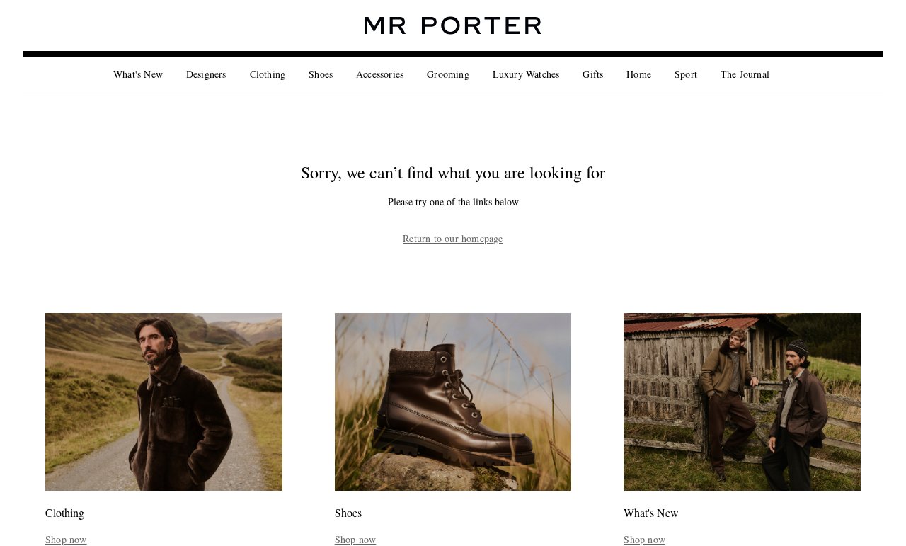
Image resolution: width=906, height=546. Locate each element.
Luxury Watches (526, 74)
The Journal (745, 74)
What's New (138, 74)
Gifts (593, 74)
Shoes (321, 74)
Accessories (379, 74)
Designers (206, 74)
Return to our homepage (453, 238)
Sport (686, 74)
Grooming (448, 74)
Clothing (268, 74)
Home (638, 74)
